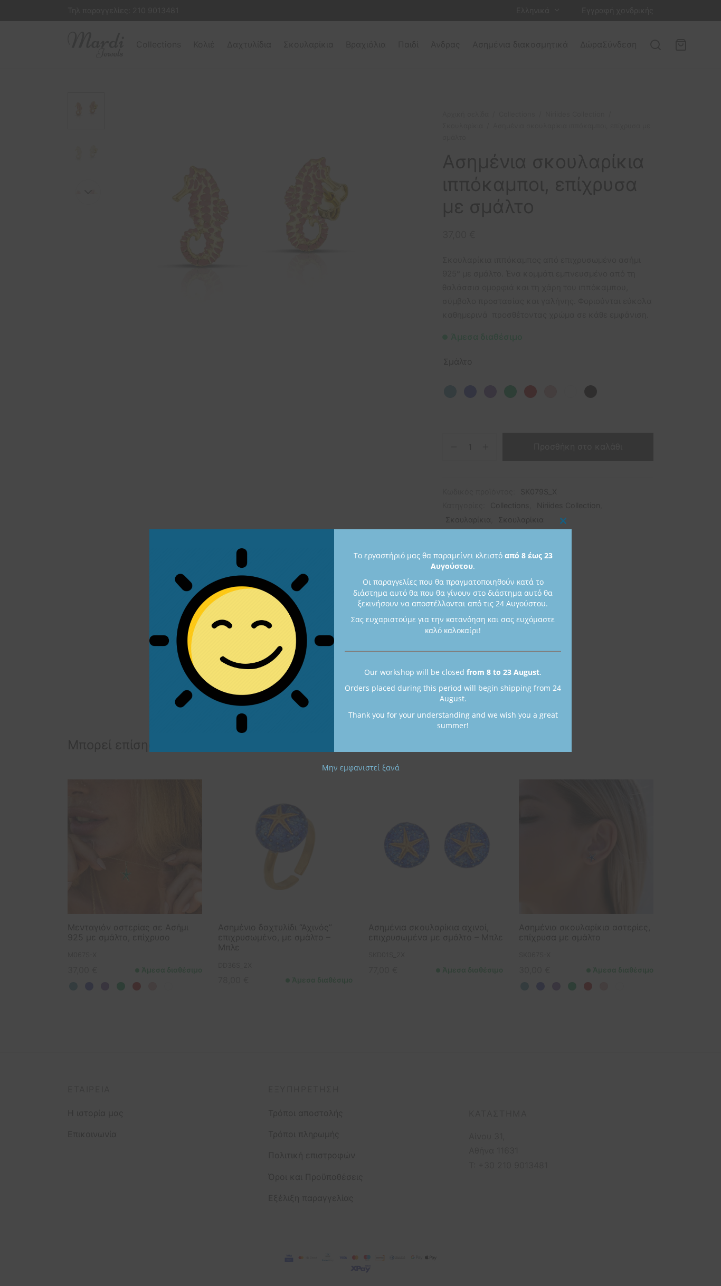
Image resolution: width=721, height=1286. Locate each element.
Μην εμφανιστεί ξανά (361, 768)
